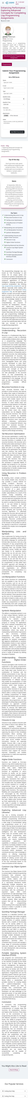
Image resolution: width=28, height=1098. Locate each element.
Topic (4, 91)
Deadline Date (6, 97)
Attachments (6, 113)
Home (3, 146)
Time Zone (5, 108)
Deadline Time (6, 102)
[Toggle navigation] (3, 3)
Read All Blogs (14, 1070)
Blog (7, 146)
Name (4, 80)
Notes (4, 119)
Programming (7, 64)
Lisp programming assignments (11, 286)
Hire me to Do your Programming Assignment (14, 57)
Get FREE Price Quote (17, 132)
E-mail (4, 86)
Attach (6, 115)
